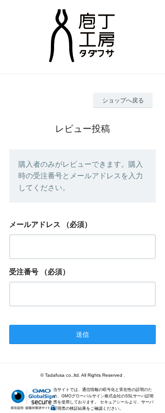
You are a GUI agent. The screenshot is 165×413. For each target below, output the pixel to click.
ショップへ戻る (123, 100)
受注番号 (23, 272)
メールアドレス (34, 224)
